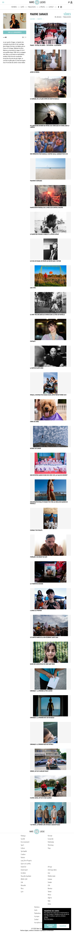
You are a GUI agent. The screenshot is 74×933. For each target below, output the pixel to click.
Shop (49, 848)
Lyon (22, 892)
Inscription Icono (38, 923)
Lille (22, 882)
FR (23, 37)
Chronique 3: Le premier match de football (41, 744)
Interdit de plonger (35, 448)
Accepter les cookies (50, 926)
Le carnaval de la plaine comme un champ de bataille (44, 99)
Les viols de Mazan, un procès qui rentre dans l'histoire (45, 261)
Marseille (23, 885)
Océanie (50, 879)
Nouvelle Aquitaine (26, 876)
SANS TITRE (33, 288)
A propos (42, 7)
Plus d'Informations (48, 919)
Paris (22, 888)
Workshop (50, 845)
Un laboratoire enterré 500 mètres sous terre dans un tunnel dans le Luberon (49, 126)
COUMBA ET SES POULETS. (36, 530)
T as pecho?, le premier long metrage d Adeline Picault (45, 825)
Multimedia (51, 842)
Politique (23, 836)
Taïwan (49, 892)
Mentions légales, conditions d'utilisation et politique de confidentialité (37, 930)
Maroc (49, 895)
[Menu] (3, 2)
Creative (23, 854)
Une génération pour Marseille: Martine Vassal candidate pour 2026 (49, 154)
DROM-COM (24, 879)
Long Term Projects (26, 861)
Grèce (49, 904)
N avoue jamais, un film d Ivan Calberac (41, 798)
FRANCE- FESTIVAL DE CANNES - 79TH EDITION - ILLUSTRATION (45, 45)
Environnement (25, 842)
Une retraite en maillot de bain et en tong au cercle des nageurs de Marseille (49, 502)
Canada (50, 882)
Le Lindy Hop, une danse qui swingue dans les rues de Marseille (47, 314)
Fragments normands (36, 181)
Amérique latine (52, 870)
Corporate (50, 839)
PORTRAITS (32, 341)
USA (49, 885)
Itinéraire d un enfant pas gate (38, 557)
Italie (49, 901)
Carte (22, 7)
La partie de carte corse (36, 368)
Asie (49, 873)
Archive (58, 17)
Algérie (50, 898)
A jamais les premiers (36, 610)
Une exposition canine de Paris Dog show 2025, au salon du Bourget (48, 475)
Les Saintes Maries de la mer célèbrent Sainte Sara (44, 637)
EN (25, 37)
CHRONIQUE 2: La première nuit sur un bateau (42, 717)
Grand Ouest (24, 870)
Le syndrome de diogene (36, 584)
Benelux (50, 888)
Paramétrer (63, 926)
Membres (14, 7)
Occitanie (23, 873)
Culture (32, 19)
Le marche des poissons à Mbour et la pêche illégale (44, 234)
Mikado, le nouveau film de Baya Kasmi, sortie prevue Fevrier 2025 (48, 395)
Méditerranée (51, 876)
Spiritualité (24, 851)
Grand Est (23, 867)
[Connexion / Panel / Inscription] (71, 2)
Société (39, 19)
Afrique (50, 867)
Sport (22, 845)
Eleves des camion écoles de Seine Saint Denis (42, 664)
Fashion (23, 857)
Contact (51, 7)
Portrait (50, 836)
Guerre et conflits (26, 864)
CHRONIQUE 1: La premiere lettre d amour (41, 691)
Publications (32, 7)
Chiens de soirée (34, 421)
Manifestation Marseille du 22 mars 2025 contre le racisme (46, 207)
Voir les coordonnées (14, 32)
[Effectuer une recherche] (68, 2)
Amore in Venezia (34, 72)
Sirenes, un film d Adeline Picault (39, 771)
